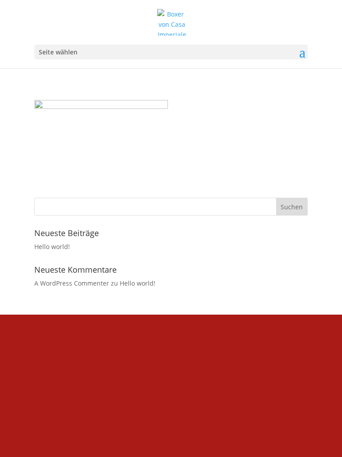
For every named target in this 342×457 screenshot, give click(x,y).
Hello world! (52, 246)
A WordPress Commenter (71, 283)
